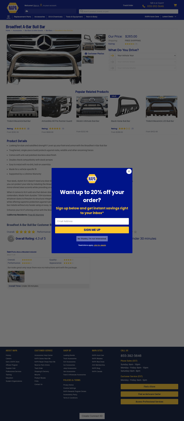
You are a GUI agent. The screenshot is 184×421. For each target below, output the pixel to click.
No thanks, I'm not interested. (92, 238)
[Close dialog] (129, 171)
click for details (100, 245)
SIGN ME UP (92, 230)
